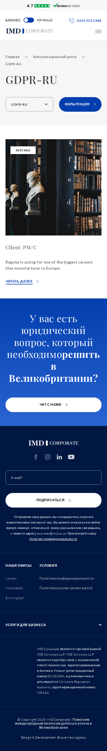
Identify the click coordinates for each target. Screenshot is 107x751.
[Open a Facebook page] (36, 456)
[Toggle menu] (98, 31)
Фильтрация (77, 104)
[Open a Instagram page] (47, 456)
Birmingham (14, 598)
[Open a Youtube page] (71, 456)
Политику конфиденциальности (53, 539)
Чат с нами (50, 404)
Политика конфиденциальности (67, 578)
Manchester (14, 588)
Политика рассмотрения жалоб (66, 588)
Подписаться (50, 500)
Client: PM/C (21, 247)
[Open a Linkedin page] (59, 456)
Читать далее (19, 281)
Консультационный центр (55, 57)
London (11, 578)
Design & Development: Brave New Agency (53, 737)
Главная (12, 57)
